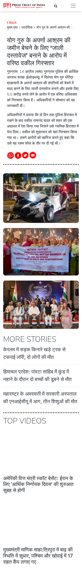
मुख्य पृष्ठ (12, 27)
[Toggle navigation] (73, 6)
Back (13, 22)
